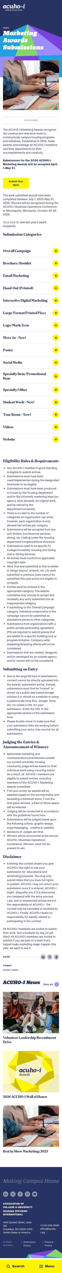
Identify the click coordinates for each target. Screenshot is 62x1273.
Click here (9, 222)
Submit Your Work (16, 183)
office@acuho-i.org (48, 1230)
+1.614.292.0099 (49, 1225)
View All (48, 984)
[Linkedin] (43, 957)
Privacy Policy (49, 1243)
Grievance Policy (29, 1243)
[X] (49, 957)
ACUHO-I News (11, 970)
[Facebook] (56, 957)
